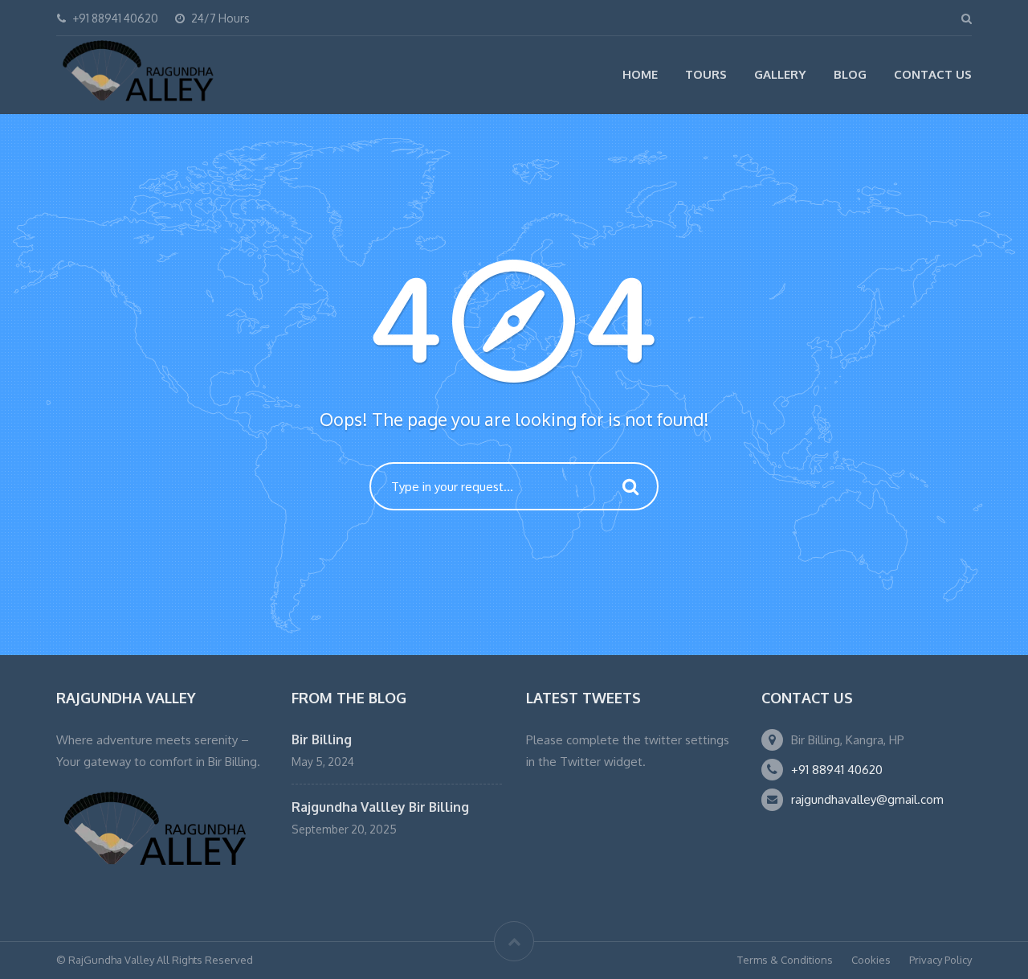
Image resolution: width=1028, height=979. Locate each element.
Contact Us (933, 74)
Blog (850, 74)
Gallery (780, 74)
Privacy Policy (940, 959)
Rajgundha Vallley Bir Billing (380, 807)
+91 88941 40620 (837, 769)
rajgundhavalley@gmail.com (867, 799)
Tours (706, 74)
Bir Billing (322, 739)
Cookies (871, 959)
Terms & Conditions (785, 959)
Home (640, 74)
